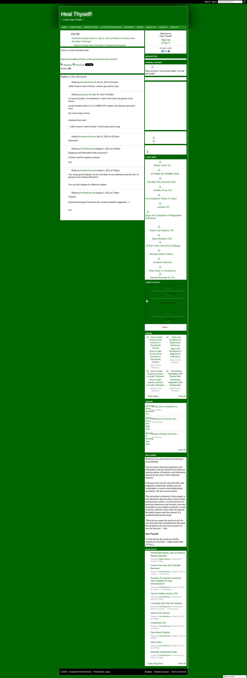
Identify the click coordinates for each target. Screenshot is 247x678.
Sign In (214, 2)
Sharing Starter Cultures (161, 254)
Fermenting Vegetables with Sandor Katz (175, 382)
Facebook (79, 65)
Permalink (70, 82)
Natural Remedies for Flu (162, 277)
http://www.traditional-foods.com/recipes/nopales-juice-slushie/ (89, 59)
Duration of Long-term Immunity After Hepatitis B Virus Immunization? (166, 581)
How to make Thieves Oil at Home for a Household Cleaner (155, 356)
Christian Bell (162, 286)
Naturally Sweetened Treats (164, 652)
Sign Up (207, 2)
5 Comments (167, 589)
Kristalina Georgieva (162, 293)
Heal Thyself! (76, 14)
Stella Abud (178, 301)
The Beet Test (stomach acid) (161, 182)
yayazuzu (84, 94)
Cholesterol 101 (158, 622)
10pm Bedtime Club (162, 238)
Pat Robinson (86, 149)
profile (177, 286)
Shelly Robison (161, 319)
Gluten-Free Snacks (160, 613)
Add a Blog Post (155, 663)
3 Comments (172, 609)
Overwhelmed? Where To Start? (161, 198)
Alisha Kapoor (164, 559)
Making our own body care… (165, 419)
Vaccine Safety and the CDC (164, 593)
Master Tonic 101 (162, 165)
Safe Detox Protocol (160, 632)
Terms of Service (179, 672)
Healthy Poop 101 (163, 190)
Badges (148, 672)
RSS (62, 218)
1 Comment (164, 574)
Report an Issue (162, 672)
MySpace (67, 65)
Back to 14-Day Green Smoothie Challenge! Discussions (100, 45)
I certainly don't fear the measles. (167, 603)
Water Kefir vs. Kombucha (162, 270)
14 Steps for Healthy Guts (165, 173)
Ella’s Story (156, 642)
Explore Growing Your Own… (165, 434)
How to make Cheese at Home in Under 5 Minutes (155, 382)
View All (182, 396)
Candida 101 (163, 207)
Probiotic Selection (162, 262)
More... (166, 327)
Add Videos (153, 396)
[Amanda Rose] (64, 38)
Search (245, 2)
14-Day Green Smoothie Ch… (165, 406)
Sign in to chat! (229, 676)
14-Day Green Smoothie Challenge (162, 245)
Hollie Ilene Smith (156, 301)
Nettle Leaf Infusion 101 (162, 230)
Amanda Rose (87, 38)
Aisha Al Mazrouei (169, 301)
